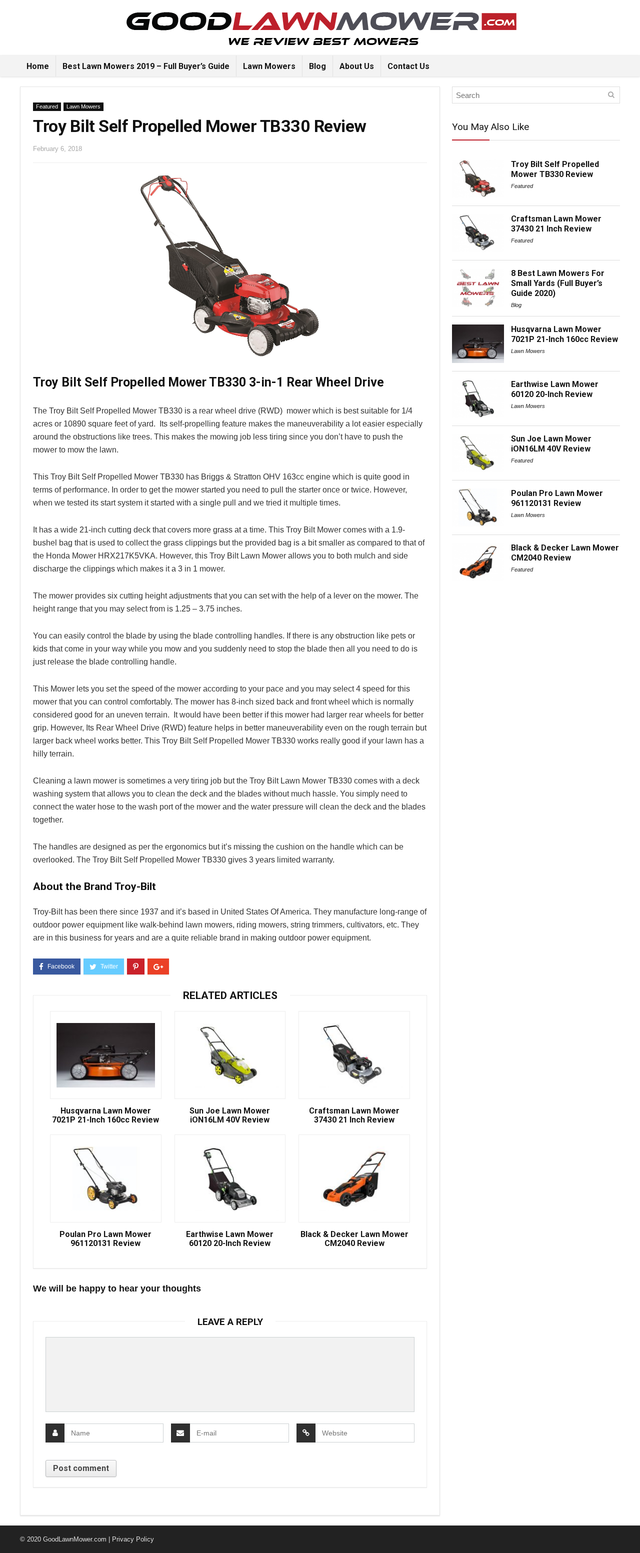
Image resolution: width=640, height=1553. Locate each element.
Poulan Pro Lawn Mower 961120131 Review (106, 1239)
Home (37, 66)
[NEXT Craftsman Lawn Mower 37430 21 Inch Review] (630, 1528)
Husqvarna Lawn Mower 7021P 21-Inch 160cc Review (105, 1115)
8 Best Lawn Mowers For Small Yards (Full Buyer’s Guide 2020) (557, 283)
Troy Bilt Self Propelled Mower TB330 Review (555, 169)
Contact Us (409, 66)
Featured (47, 107)
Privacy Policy (133, 1539)
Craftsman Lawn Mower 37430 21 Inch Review (354, 1115)
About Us (357, 66)
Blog (317, 66)
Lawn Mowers (269, 66)
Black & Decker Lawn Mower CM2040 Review (354, 1239)
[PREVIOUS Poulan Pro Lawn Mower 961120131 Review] (10, 1528)
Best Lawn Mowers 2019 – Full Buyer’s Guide (146, 66)
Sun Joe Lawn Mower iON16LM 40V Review (230, 1115)
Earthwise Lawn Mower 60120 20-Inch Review (230, 1239)
